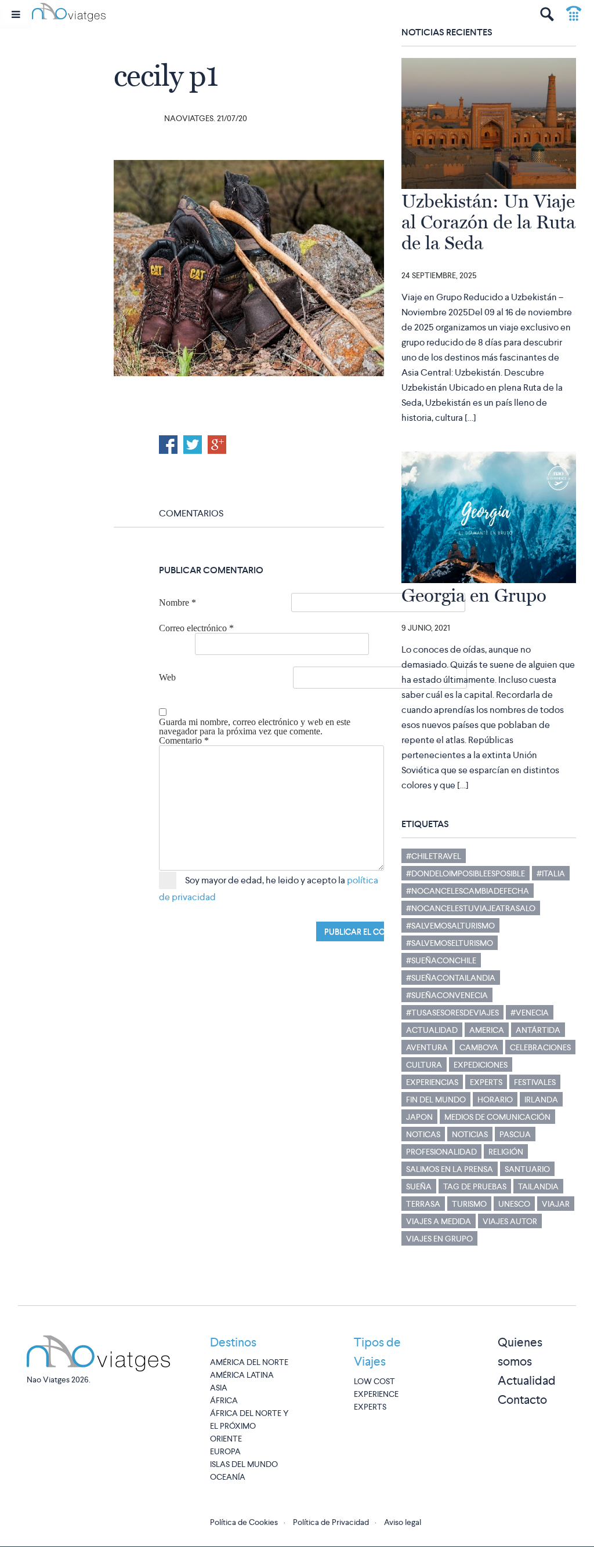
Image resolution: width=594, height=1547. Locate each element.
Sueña (419, 1186)
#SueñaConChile (441, 960)
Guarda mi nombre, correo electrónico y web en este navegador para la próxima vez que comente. (254, 727)
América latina (242, 1375)
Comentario (184, 740)
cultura (424, 1065)
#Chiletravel (433, 856)
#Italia (551, 873)
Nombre (177, 602)
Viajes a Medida (438, 1221)
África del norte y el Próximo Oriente (249, 1426)
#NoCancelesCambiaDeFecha (467, 891)
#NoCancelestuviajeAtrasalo (470, 908)
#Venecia (529, 1012)
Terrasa (423, 1204)
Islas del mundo (244, 1464)
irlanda (541, 1099)
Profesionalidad (441, 1151)
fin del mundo (436, 1099)
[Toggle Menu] (16, 14)
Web (167, 677)
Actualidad (432, 1030)
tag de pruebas (474, 1186)
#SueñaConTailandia (450, 978)
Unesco (514, 1204)
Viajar (556, 1204)
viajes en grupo (439, 1238)
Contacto (522, 1399)
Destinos (233, 1342)
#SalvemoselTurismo (449, 943)
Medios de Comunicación (497, 1117)
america (486, 1030)
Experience (376, 1394)
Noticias (470, 1134)
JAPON (419, 1117)
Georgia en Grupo (473, 595)
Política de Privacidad (331, 1522)
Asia (218, 1387)
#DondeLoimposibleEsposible (465, 873)
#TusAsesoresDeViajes (452, 1012)
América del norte (249, 1362)
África (224, 1400)
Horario (495, 1099)
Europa (225, 1451)
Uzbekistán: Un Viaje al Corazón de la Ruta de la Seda (488, 222)
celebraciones (540, 1047)
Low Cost (374, 1381)
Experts (486, 1082)
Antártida (538, 1030)
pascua (515, 1134)
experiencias (432, 1082)
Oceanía (227, 1477)
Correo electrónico (196, 628)
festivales (535, 1082)
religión (505, 1151)
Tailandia (538, 1186)
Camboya (478, 1047)
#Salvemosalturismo (450, 925)
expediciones (481, 1065)
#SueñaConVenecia (447, 995)
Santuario (527, 1169)
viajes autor (510, 1221)
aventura (427, 1047)
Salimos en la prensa (449, 1169)
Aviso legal (402, 1522)
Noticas (423, 1134)
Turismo (469, 1204)
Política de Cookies (244, 1522)
